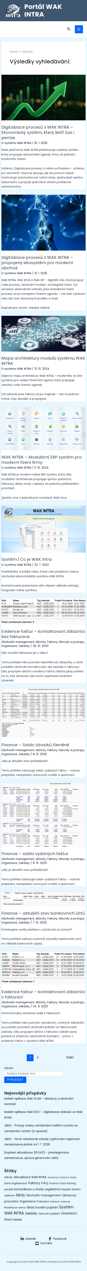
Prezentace (11, 1207)
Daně (7, 1183)
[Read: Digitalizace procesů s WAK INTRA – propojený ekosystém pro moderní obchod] (43, 222)
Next (76, 1057)
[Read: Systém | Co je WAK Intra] (43, 529)
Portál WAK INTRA (43, 10)
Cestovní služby (68, 1177)
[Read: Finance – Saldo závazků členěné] (43, 713)
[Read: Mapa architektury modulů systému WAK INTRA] (43, 333)
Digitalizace (19, 1183)
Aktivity (41, 642)
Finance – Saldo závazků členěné (35, 745)
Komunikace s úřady (29, 1189)
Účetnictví (69, 1213)
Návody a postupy (71, 642)
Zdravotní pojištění (49, 1213)
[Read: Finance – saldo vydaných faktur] (43, 815)
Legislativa (52, 1189)
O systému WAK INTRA (16, 143)
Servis (22, 1207)
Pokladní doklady (60, 1201)
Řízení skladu (13, 1220)
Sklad (30, 1207)
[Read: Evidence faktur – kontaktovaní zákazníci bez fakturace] (43, 611)
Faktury (52, 642)
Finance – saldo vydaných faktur (34, 853)
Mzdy (20, 1195)
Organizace (9, 646)
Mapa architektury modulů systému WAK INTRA (43, 360)
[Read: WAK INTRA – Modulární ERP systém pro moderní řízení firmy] (43, 428)
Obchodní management (17, 642)
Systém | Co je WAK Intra (26, 559)
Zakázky (24, 646)
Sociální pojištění (46, 1207)
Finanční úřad (57, 1183)
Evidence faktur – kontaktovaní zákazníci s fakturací (43, 994)
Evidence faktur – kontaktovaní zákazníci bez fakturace (43, 634)
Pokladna (43, 1201)
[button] (69, 29)
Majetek (66, 1189)
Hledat (8, 1068)
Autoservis (53, 1177)
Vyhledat (15, 1080)
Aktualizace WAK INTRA (30, 1177)
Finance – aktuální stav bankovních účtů (43, 913)
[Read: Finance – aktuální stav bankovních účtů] (43, 899)
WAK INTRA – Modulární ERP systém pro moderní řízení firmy (41, 459)
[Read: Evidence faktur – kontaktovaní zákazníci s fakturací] (43, 968)
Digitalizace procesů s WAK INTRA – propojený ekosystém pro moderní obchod (37, 263)
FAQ (44, 1183)
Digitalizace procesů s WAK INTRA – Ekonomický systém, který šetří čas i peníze (37, 132)
